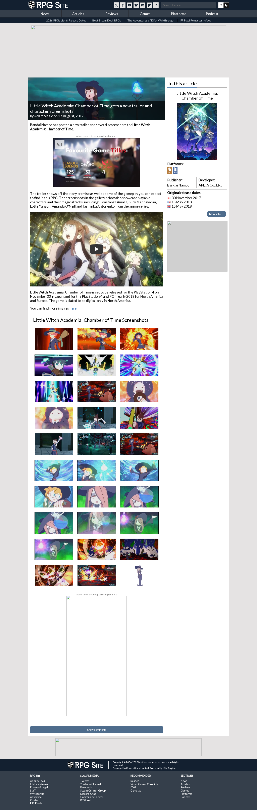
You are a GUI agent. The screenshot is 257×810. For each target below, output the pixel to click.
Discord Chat (88, 793)
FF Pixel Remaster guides (196, 20)
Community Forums (91, 797)
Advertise (36, 797)
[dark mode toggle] (223, 5)
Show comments (96, 729)
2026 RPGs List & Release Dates (66, 20)
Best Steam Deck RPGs (106, 20)
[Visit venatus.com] (132, 180)
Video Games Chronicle (144, 784)
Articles (78, 14)
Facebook (86, 787)
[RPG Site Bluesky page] (136, 5)
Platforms (178, 14)
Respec (135, 780)
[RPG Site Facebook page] (122, 5)
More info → (216, 214)
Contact (35, 800)
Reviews (111, 14)
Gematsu (136, 790)
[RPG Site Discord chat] (142, 5)
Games (145, 14)
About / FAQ (37, 780)
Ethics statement (40, 784)
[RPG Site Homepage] (48, 5)
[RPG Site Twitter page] (116, 5)
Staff (33, 790)
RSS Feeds (36, 803)
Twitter (84, 780)
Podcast (212, 14)
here (72, 308)
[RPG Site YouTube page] (129, 5)
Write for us (37, 793)
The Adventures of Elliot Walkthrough (150, 20)
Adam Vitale (43, 116)
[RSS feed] (156, 5)
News (45, 14)
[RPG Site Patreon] (149, 5)
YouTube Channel (90, 784)
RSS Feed (85, 800)
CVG (133, 787)
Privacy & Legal (39, 787)
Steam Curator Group (93, 790)
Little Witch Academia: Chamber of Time (197, 95)
